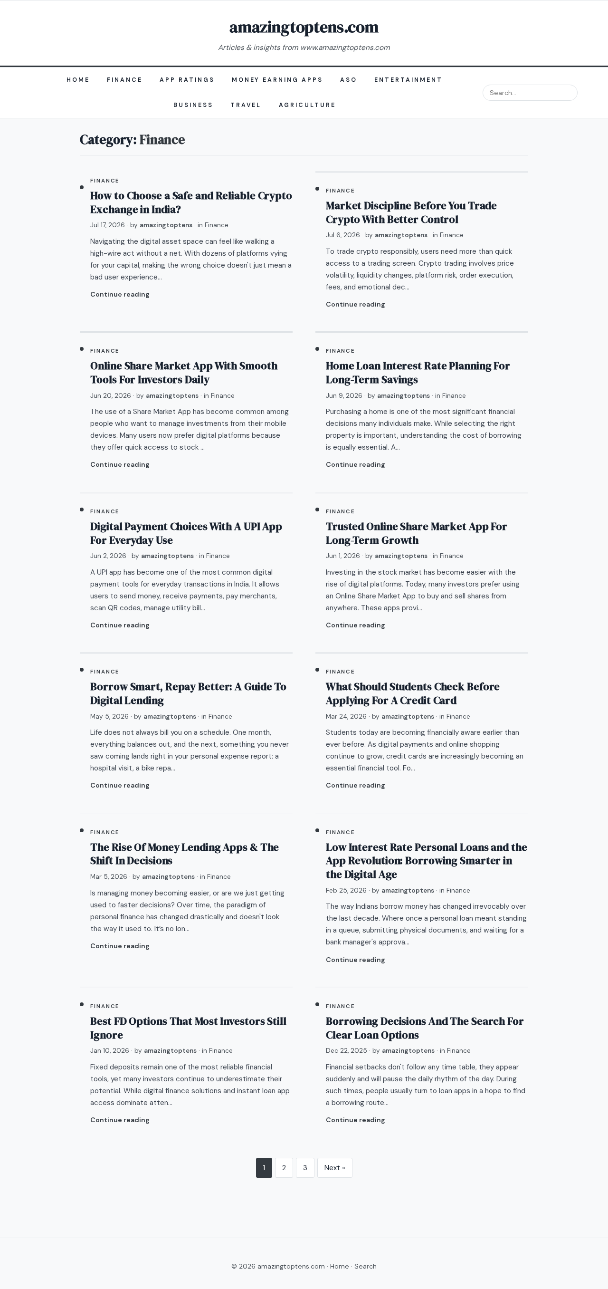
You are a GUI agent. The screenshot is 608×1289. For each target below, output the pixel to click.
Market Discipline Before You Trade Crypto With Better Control (411, 212)
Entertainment (408, 80)
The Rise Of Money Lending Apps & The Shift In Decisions (184, 854)
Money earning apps (277, 80)
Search (365, 1266)
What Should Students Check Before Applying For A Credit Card (413, 693)
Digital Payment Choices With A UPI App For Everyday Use (186, 533)
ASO (348, 80)
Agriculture (307, 105)
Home (78, 80)
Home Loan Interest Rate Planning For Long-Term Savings (418, 372)
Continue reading (120, 294)
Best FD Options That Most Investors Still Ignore (188, 1028)
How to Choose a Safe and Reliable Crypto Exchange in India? (191, 202)
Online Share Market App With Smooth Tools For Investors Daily (183, 372)
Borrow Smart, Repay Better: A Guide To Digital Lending (188, 693)
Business (193, 105)
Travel (246, 105)
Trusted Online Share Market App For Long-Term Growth (416, 533)
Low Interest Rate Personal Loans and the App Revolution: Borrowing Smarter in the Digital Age (426, 861)
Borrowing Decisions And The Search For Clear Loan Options (425, 1028)
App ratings (187, 80)
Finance (124, 80)
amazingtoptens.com (304, 27)
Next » (334, 1168)
